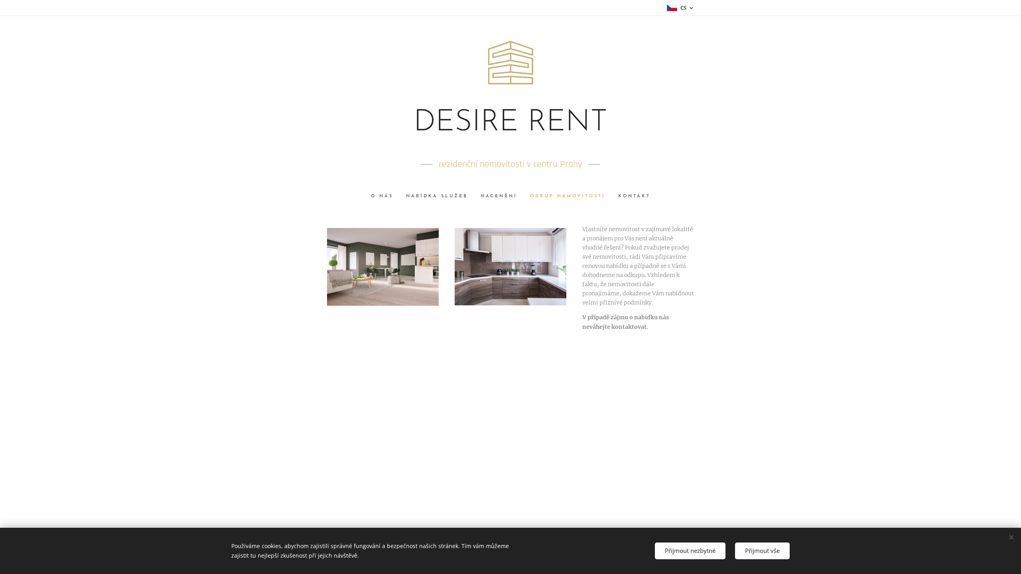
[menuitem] (385, 196)
